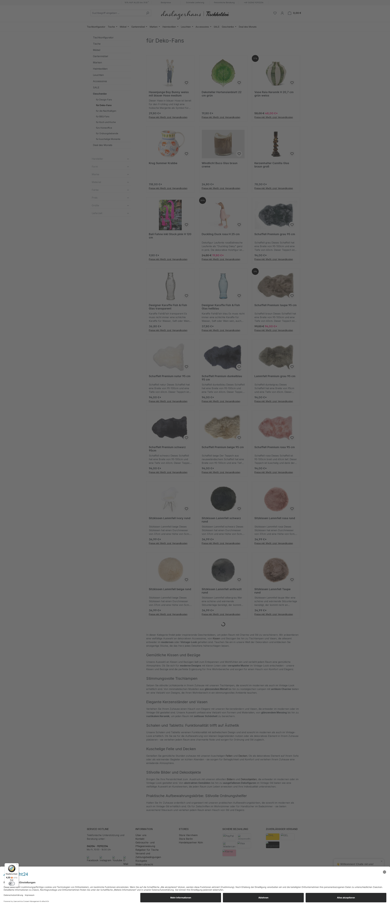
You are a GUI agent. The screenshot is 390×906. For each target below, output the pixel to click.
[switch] (12, 883)
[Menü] (17, 865)
